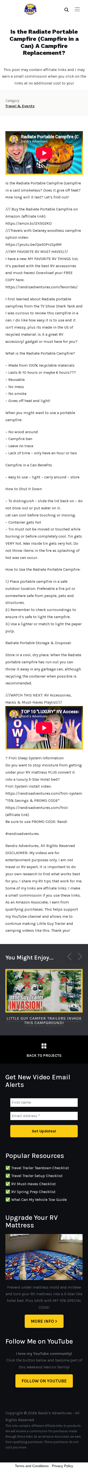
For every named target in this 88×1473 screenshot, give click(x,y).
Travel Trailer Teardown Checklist (40, 1168)
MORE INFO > (44, 1321)
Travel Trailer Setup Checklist (37, 1175)
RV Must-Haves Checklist (33, 1183)
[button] (77, 9)
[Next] (79, 956)
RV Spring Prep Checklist (33, 1191)
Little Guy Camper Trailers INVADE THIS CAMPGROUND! (44, 1020)
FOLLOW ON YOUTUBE (44, 1381)
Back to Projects (44, 1055)
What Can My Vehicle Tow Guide (39, 1199)
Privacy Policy (62, 1466)
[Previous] (70, 956)
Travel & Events (20, 106)
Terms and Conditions (32, 1466)
